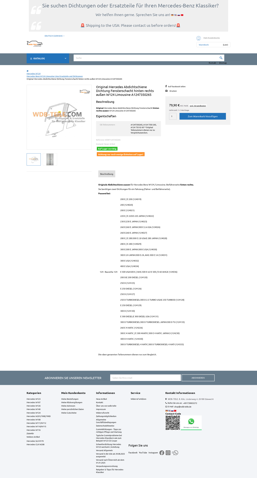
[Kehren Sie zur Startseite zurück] (27, 71)
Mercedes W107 (33, 402)
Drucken (173, 91)
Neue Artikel (101, 399)
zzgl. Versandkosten (198, 105)
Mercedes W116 (33, 430)
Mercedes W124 (33, 412)
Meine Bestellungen (69, 399)
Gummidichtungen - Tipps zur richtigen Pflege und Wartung (109, 430)
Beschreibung (106, 174)
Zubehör (30, 433)
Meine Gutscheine (68, 412)
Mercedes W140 (33, 409)
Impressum (101, 409)
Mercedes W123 (33, 399)
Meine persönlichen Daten (72, 409)
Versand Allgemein (104, 450)
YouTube (143, 452)
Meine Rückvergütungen (71, 402)
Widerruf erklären (138, 399)
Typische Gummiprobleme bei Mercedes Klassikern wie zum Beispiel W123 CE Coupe (109, 438)
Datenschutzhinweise (105, 425)
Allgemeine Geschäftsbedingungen (106, 420)
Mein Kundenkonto (73, 392)
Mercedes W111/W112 (36, 423)
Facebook (132, 452)
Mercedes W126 (33, 405)
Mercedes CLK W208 (35, 444)
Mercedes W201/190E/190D (39, 416)
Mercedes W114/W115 (36, 426)
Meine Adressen (68, 405)
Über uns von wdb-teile (106, 405)
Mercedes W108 (33, 419)
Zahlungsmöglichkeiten (106, 416)
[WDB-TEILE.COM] (34, 43)
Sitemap (223, 62)
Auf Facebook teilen (176, 86)
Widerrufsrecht (102, 412)
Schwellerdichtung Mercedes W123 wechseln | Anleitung (108, 445)
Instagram (153, 452)
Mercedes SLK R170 (35, 441)
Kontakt (212, 62)
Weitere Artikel (33, 437)
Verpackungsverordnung (107, 466)
